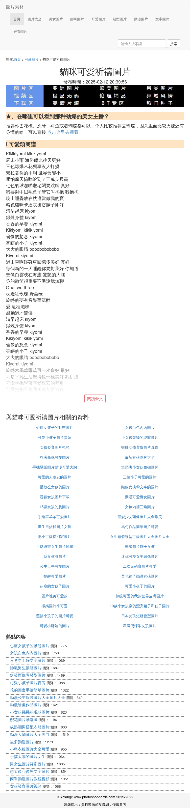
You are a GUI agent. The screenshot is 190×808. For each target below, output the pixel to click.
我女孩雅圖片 (55, 556)
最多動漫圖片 (22, 742)
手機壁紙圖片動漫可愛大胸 (54, 467)
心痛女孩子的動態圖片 (54, 427)
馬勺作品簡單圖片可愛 (139, 526)
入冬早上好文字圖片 (28, 660)
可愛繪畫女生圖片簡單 (54, 546)
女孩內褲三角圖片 (140, 506)
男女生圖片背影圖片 (28, 764)
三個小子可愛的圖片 (139, 476)
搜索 (173, 43)
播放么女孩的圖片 (55, 486)
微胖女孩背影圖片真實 (139, 447)
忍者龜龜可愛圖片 (55, 457)
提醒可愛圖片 (55, 576)
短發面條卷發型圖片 (28, 675)
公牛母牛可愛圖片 (55, 566)
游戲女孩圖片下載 (55, 496)
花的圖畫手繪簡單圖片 (29, 690)
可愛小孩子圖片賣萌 (54, 437)
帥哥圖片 (77, 18)
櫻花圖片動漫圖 (24, 719)
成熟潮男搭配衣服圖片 (29, 727)
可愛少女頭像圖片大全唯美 (140, 516)
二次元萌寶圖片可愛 (139, 566)
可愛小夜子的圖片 (140, 585)
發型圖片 (120, 18)
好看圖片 (20, 31)
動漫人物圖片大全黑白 (29, 734)
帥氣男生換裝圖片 (26, 667)
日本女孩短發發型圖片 (139, 615)
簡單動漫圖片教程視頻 (29, 778)
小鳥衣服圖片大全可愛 (29, 749)
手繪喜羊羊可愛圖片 (54, 516)
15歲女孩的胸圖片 (55, 506)
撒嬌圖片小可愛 (55, 605)
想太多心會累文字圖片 (29, 771)
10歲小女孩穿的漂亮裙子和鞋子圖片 (139, 605)
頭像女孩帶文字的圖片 (139, 486)
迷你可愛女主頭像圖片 (139, 556)
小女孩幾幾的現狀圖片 (139, 437)
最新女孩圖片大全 (140, 457)
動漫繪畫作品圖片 (26, 704)
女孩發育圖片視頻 (55, 447)
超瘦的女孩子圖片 (55, 585)
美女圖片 (56, 18)
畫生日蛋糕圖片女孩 (54, 526)
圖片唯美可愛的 (55, 595)
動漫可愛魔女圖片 (140, 496)
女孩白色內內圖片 (140, 427)
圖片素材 (15, 6)
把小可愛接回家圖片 (54, 536)
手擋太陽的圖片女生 (28, 756)
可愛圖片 (98, 18)
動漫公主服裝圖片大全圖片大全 (37, 697)
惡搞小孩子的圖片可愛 (54, 615)
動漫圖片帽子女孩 (140, 546)
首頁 (16, 18)
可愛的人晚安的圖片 (54, 476)
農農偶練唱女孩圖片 (139, 625)
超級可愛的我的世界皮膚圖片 (140, 595)
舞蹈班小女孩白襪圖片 (139, 467)
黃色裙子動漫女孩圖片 (139, 576)
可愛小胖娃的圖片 (55, 625)
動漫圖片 (141, 18)
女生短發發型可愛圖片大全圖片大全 (139, 536)
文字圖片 (162, 18)
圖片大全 (35, 18)
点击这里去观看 (62, 132)
